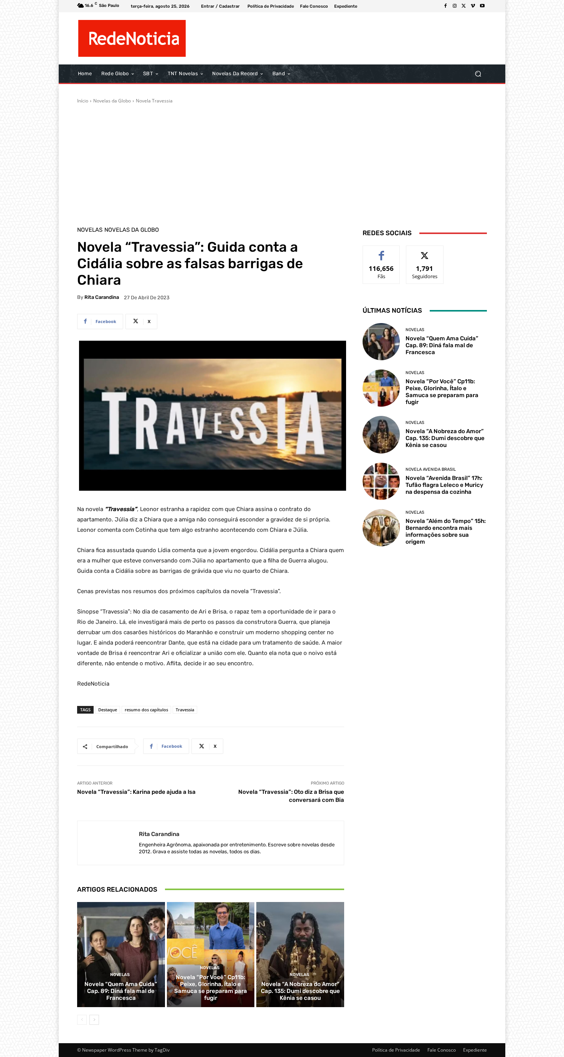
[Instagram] (454, 6)
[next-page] (94, 1020)
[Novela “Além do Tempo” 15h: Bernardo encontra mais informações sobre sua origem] (381, 527)
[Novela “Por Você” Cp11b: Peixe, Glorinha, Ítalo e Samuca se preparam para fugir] (211, 954)
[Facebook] (445, 6)
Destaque (107, 709)
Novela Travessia (154, 100)
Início (82, 100)
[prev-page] (82, 1020)
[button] (478, 74)
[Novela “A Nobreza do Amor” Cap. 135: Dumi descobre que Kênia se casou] (300, 954)
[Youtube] (482, 6)
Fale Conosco (441, 1050)
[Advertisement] (282, 162)
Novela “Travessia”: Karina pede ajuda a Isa (136, 791)
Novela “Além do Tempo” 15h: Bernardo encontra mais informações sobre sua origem (446, 531)
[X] (463, 6)
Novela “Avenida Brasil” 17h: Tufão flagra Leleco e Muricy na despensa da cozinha (444, 485)
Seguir (424, 251)
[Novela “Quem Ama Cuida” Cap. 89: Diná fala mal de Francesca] (121, 954)
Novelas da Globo (112, 100)
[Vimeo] (473, 6)
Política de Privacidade (396, 1050)
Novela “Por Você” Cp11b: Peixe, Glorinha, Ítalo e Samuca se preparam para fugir (210, 987)
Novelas (89, 230)
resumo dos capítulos (146, 709)
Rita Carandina (101, 297)
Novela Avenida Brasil (431, 469)
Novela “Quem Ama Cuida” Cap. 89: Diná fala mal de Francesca (120, 991)
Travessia (185, 709)
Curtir (381, 251)
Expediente (475, 1050)
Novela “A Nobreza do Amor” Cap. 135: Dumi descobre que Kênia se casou (300, 991)
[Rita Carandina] (108, 843)
